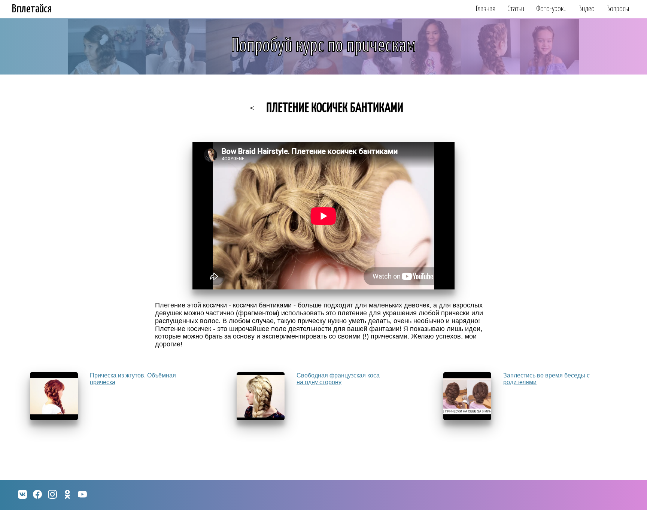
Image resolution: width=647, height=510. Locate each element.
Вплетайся (32, 9)
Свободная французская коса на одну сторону (338, 378)
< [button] (252, 108)
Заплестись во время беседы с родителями (546, 378)
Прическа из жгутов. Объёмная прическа (133, 378)
